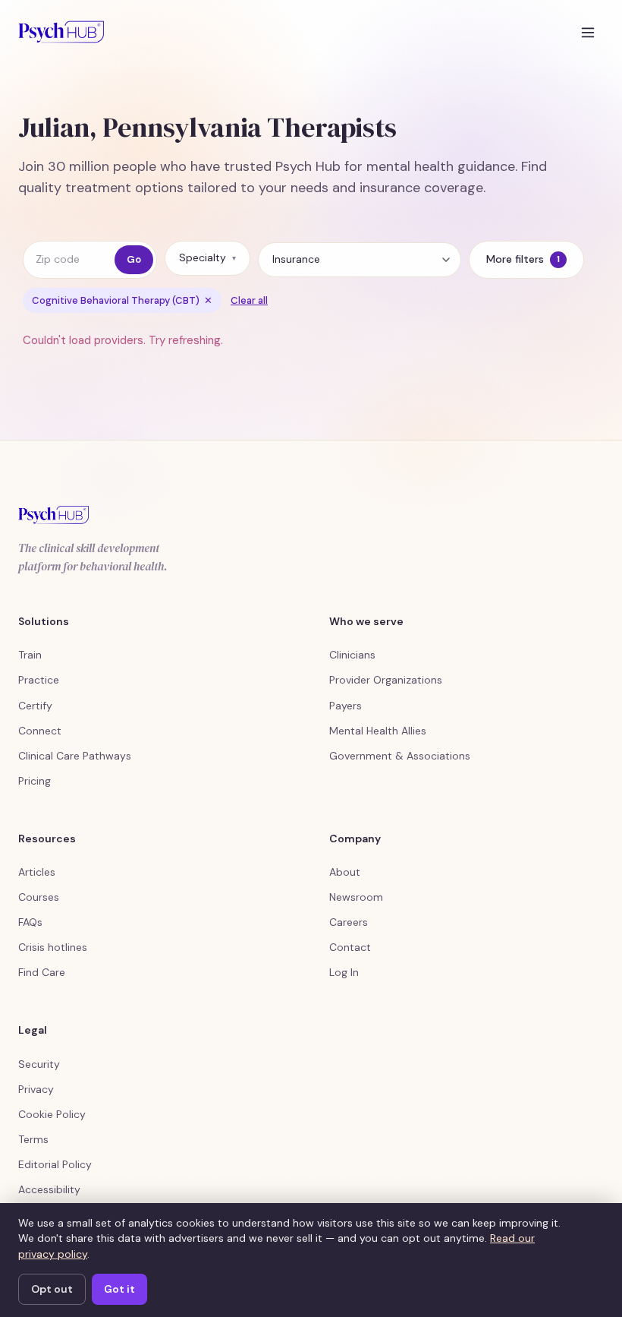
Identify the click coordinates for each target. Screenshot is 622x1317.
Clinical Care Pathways (74, 756)
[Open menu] (588, 32)
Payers (345, 705)
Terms (33, 1139)
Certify (35, 705)
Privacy (36, 1089)
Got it (119, 1289)
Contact (350, 947)
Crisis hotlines (52, 947)
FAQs (30, 922)
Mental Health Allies (377, 730)
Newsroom (356, 897)
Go (134, 259)
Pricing (34, 781)
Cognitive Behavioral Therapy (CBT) (122, 300)
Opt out (52, 1289)
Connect (39, 730)
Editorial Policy (55, 1164)
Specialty (207, 257)
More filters (523, 259)
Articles (36, 872)
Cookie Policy (52, 1114)
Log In (344, 972)
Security (39, 1064)
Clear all (249, 300)
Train (30, 655)
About (344, 872)
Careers (348, 922)
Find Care (41, 972)
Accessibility (49, 1189)
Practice (38, 680)
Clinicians (352, 655)
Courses (38, 897)
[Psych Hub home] (61, 32)
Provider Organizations (385, 680)
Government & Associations (399, 756)
